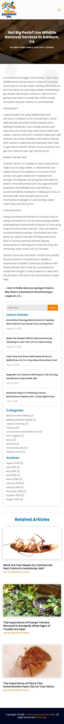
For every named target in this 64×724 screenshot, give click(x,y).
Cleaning (10, 427)
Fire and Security (15, 447)
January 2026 (13, 487)
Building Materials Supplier (19, 419)
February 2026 (13, 483)
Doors (9, 439)
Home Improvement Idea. (41, 714)
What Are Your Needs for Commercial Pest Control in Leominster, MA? (27, 566)
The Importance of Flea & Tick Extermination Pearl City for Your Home (28, 685)
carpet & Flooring (15, 423)
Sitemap (41, 717)
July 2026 (11, 467)
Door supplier (13, 435)
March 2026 (12, 479)
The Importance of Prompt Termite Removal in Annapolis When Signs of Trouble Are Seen (26, 626)
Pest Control (47, 47)
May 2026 (11, 471)
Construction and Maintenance (22, 431)
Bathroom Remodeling (18, 415)
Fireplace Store (14, 451)
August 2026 (12, 463)
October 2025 (13, 495)
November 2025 (14, 491)
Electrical (11, 443)
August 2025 (12, 499)
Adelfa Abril (19, 47)
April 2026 (11, 475)
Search (52, 307)
